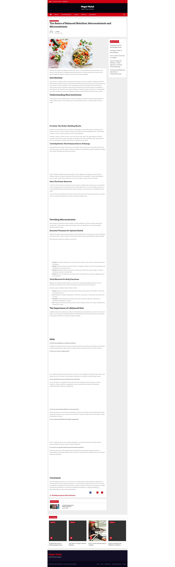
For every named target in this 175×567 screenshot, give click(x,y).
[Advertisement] (77, 114)
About (102, 564)
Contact (124, 564)
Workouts (83, 14)
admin (57, 31)
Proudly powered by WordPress (55, 564)
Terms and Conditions (116, 564)
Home (98, 564)
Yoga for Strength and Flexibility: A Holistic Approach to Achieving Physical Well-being (115, 546)
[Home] (51, 14)
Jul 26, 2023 (65, 508)
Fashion (56, 14)
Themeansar (74, 564)
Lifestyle (76, 14)
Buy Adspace (92, 14)
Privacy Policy (107, 564)
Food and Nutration (66, 14)
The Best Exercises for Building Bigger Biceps (55, 544)
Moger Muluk (87, 6)
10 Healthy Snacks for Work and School (68, 506)
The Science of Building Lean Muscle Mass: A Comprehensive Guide (117, 72)
